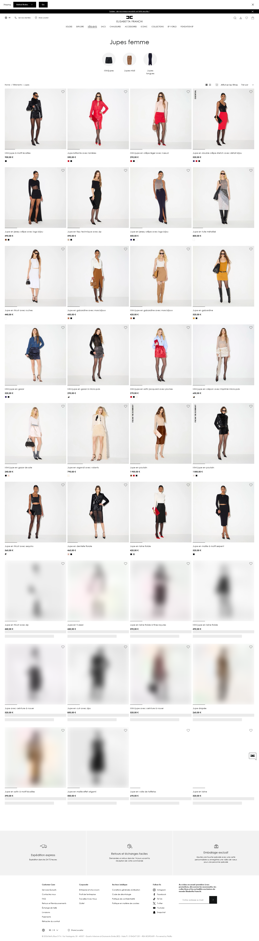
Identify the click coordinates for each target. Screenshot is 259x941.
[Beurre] (136, 397)
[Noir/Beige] (131, 633)
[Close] (253, 4)
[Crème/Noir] (194, 397)
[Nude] (68, 240)
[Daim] (68, 318)
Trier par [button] (244, 85)
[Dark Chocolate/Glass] (134, 633)
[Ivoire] (136, 161)
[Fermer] (252, 11)
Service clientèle (24, 18)
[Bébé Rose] (8, 476)
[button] (129, 11)
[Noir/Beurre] (71, 790)
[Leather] (68, 554)
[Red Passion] (68, 161)
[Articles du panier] (252, 17)
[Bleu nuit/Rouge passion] (136, 633)
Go (43, 4)
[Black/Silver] (6, 554)
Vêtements (17, 84)
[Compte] (241, 17)
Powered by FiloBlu (164, 922)
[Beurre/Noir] (68, 397)
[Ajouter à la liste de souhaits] (63, 92)
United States (22, 4)
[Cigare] (6, 240)
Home (7, 84)
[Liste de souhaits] (246, 17)
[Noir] (6, 161)
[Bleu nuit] (194, 161)
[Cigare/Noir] (68, 790)
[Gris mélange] (134, 554)
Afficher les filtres (229, 84)
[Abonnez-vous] (213, 885)
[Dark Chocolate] (6, 711)
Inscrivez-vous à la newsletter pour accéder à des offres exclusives (129, 11)
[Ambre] (194, 318)
